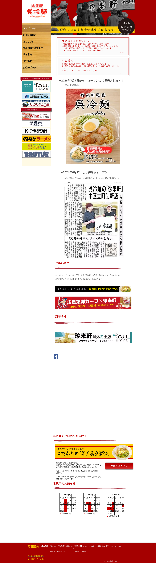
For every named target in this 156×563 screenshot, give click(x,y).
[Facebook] (56, 356)
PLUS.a (131, 561)
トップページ (29, 28)
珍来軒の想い (29, 35)
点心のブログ (29, 67)
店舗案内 (27, 54)
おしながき (28, 41)
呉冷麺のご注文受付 (33, 48)
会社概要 (27, 61)
